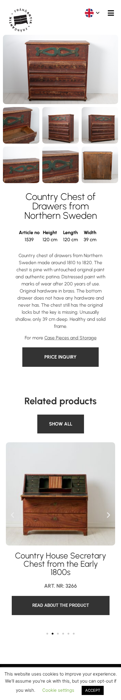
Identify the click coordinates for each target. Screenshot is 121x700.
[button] (12, 514)
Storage (48, 418)
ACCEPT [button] (92, 690)
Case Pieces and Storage (70, 338)
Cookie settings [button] (58, 690)
